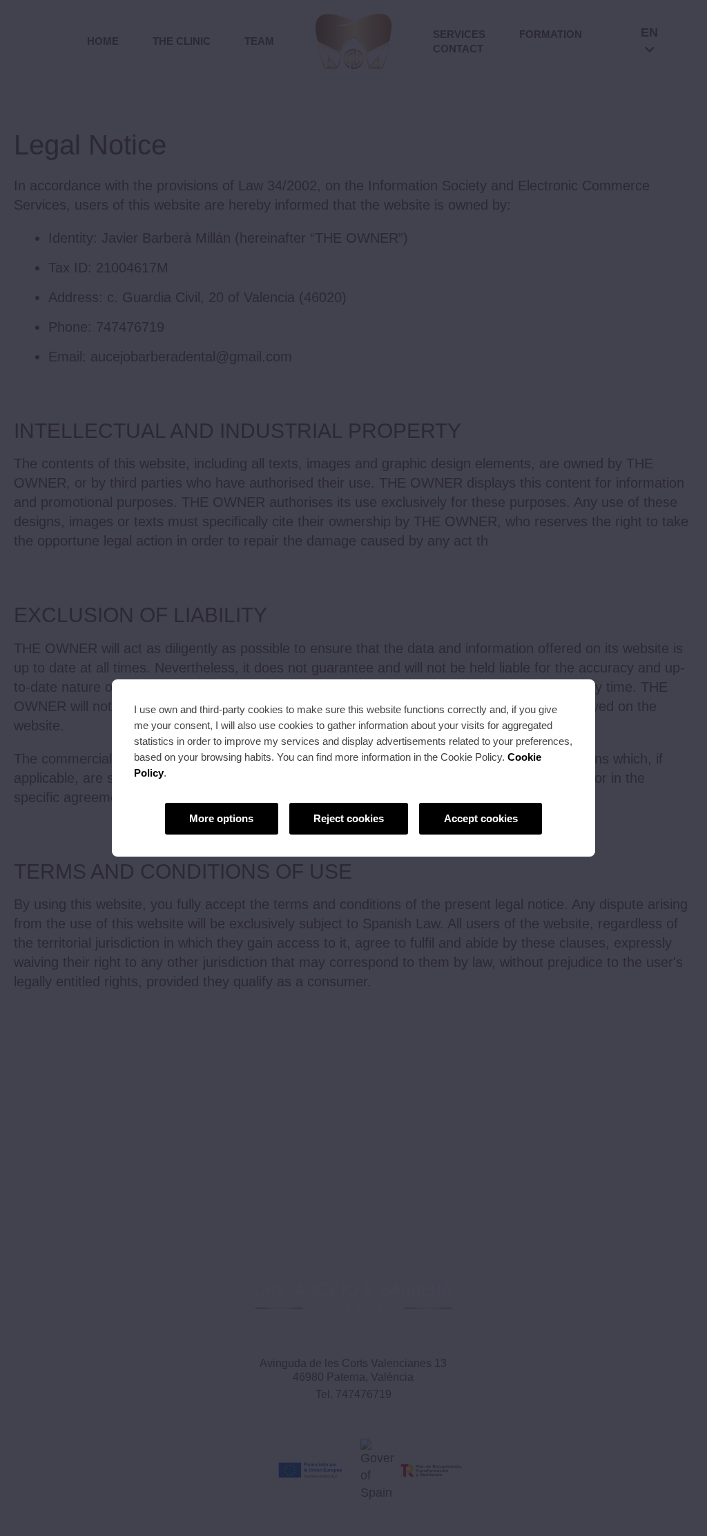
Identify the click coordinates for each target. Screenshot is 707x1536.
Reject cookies (348, 818)
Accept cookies (481, 818)
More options (221, 818)
